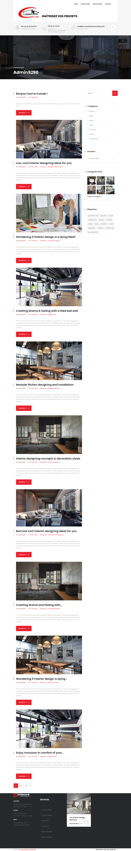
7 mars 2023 (34, 97)
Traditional (56, 388)
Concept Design (47, 810)
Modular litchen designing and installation (45, 385)
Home (76, 4)
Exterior (57, 608)
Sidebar (91, 134)
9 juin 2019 (33, 608)
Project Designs (47, 815)
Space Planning (46, 837)
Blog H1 (91, 116)
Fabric (55, 756)
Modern (56, 682)
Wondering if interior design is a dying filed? (46, 237)
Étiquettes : (44, 167)
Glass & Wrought (47, 831)
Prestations (85, 4)
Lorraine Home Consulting (27, 849)
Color (54, 314)
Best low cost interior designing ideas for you (46, 531)
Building (50, 314)
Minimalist (51, 167)
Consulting (45, 826)
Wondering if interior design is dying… (41, 679)
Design (58, 240)
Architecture (51, 535)
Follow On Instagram (94, 196)
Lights (111, 224)
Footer (91, 125)
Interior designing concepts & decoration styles (48, 458)
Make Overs (45, 821)
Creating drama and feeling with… (39, 605)
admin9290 (21, 97)
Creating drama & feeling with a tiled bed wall (47, 311)
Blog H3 (91, 120)
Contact (108, 4)
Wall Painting (58, 167)
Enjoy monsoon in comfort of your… (40, 753)
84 (91, 181)
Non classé (92, 129)
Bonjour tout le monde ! (32, 94)
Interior (50, 462)
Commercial (51, 240)
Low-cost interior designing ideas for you (44, 163)
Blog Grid (92, 111)
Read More (22, 113)
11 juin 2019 (34, 167)
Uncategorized (93, 139)
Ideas (97, 224)
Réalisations (97, 4)
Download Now (74, 823)
